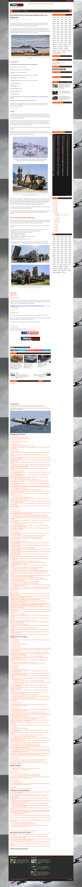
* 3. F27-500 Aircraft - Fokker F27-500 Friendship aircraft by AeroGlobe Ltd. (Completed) (26, 735)
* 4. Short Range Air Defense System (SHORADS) (19, 437)
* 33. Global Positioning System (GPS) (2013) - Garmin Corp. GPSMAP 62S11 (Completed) (27, 577)
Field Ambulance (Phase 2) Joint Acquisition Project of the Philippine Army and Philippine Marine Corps (23, 861)
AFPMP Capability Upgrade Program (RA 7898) (18, 541)
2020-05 (70, 21)
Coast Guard (60, 46)
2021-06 (62, 27)
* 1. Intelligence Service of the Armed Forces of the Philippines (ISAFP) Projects (24, 768)
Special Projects (13, 787)
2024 (55, 203)
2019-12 (15, 347)
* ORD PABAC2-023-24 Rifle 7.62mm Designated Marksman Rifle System (23, 627)
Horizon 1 (61, 48)
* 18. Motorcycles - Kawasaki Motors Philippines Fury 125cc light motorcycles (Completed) (26, 567)
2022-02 (70, 249)
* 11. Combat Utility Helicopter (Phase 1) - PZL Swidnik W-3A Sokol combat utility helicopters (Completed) (29, 749)
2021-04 (54, 27)
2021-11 (58, 249)
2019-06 (66, 17)
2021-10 (54, 249)
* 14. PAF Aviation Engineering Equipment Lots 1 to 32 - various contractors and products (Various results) (30, 696)
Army (69, 44)
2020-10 (70, 23)
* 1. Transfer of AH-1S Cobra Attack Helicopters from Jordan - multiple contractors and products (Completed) (30, 648)
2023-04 (62, 34)
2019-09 (58, 19)
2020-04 (66, 21)
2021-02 (66, 25)
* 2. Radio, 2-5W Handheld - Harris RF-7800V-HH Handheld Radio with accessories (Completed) (27, 535)
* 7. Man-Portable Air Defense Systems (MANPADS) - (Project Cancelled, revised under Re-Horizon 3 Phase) (30, 464)
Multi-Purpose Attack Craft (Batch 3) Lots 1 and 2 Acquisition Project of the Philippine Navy (29, 365)
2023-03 (58, 34)
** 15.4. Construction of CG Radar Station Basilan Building (21, 822)
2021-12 (62, 249)
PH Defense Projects (17, 11)
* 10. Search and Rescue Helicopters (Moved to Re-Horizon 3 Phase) (22, 662)
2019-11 (66, 19)
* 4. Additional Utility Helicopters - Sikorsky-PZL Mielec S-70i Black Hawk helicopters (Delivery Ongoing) (29, 652)
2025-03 (58, 40)
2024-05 (58, 38)
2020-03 (62, 21)
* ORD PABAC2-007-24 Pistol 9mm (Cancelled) (18, 624)
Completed (66, 46)
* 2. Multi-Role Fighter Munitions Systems (18, 669)
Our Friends (25, 11)
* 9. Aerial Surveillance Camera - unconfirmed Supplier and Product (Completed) (25, 745)
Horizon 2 (19, 347)
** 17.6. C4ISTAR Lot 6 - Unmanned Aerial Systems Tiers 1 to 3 (22, 497)
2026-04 (70, 42)
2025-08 (70, 40)
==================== (15, 440)
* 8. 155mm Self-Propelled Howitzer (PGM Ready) (19, 438)
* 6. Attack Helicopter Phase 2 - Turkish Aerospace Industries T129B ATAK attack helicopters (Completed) (29, 678)
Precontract (64, 50)
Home (10, 0)
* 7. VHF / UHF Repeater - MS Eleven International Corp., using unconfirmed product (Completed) (28, 742)
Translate (61, 63)
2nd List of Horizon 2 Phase (15, 444)
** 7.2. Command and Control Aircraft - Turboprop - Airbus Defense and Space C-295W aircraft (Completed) (30, 682)
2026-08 (54, 44)
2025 (55, 202)
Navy (28, 347)
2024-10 (66, 38)
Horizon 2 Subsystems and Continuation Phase (18, 644)
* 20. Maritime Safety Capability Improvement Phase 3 (20, 826)
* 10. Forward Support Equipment (16, 524)
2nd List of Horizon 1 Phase (15, 511)
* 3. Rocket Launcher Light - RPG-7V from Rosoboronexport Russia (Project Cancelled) (26, 537)
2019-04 (58, 17)
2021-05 (58, 27)
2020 (55, 210)
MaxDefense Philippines (24, 0)
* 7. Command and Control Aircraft (16, 679)
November (57, 217)
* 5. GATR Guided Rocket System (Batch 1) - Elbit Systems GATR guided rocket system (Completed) (28, 759)
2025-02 (54, 40)
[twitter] (69, 1)
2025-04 (62, 40)
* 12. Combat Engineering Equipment (17, 470)
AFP (57, 44)
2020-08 (62, 23)
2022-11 (70, 251)
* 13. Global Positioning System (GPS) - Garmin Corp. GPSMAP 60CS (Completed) (25, 561)
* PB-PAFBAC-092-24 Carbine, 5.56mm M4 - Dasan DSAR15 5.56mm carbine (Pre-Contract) (27, 761)
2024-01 (66, 36)
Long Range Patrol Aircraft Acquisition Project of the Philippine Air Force (27, 406)
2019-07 (70, 17)
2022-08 (62, 251)
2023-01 (54, 34)
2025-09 (54, 42)
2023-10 (58, 36)
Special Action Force (57, 272)
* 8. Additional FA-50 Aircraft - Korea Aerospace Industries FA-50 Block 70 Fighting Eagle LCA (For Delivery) (30, 639)
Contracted (55, 48)
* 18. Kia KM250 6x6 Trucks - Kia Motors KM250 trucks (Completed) (23, 697)
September (57, 221)
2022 (55, 207)
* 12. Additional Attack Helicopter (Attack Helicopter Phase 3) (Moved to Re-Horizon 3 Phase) (27, 663)
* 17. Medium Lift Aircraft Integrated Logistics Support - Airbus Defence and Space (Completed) (27, 755)
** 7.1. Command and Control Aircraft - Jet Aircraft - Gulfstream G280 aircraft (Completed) (27, 680)
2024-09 (62, 38)
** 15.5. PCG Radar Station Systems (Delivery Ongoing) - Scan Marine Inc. (24, 823)
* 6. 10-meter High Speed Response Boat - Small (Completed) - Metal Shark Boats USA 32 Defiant (28, 794)
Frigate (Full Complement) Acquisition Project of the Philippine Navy (42, 365)
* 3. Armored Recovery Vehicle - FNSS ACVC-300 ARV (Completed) (22, 547)
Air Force (65, 44)
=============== (13, 771)
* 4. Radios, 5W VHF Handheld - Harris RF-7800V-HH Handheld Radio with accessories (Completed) (28, 516)
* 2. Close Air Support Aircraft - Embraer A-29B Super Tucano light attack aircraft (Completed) (27, 712)
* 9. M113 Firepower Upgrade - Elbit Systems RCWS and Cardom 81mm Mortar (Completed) (27, 522)
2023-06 (66, 34)
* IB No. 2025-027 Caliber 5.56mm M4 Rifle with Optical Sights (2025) (23, 830)
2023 (55, 205)
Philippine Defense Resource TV (16, 0)
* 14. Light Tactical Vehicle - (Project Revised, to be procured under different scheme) (25, 489)
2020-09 (66, 23)
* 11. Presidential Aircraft (14, 641)
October (56, 219)
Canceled (54, 46)
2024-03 (70, 36)
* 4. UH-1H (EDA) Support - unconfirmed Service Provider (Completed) (23, 736)
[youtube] (70, 1)
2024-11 (70, 38)
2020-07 (58, 23)
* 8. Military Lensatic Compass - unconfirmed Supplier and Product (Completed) (24, 744)
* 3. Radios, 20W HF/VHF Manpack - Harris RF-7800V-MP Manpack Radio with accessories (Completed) (29, 515)
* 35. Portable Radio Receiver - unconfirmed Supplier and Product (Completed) (24, 581)
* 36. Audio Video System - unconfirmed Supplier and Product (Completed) (24, 583)
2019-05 (62, 17)
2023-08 (70, 34)
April (56, 229)
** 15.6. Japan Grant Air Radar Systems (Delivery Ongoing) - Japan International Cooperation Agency (28, 825)
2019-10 (62, 19)
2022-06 (58, 251)
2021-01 (62, 25)
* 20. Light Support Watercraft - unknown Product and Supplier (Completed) (24, 568)
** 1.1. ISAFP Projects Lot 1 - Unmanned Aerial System (20, 769)
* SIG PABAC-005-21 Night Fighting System (18, 614)
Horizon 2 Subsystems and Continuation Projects (19, 441)
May (55, 227)
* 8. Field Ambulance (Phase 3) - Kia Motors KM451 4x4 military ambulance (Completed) (26, 538)
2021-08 (70, 27)
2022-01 (66, 249)
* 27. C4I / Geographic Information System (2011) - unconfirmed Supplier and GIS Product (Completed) (29, 571)
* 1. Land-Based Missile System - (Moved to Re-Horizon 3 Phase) (22, 445)
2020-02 (58, 21)
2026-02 (66, 42)
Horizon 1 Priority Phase (14, 531)
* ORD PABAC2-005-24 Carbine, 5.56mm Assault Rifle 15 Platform (22, 620)
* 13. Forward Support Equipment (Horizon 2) (18, 488)
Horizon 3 (24, 347)
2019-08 (54, 19)
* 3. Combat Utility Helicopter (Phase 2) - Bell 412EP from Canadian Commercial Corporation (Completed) (29, 713)
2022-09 (66, 251)
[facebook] (67, 1)
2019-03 (54, 17)
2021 (55, 208)
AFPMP (61, 44)
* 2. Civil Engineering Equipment (16, 782)
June (56, 226)
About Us (29, 0)
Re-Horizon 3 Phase (13, 435)
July (55, 224)
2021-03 (70, 25)
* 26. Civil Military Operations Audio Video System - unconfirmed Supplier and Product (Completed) (28, 570)
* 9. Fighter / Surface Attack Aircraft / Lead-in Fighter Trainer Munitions (23, 718)
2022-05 (54, 251)
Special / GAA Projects (14, 592)
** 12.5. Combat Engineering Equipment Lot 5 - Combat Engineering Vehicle (24, 479)
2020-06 (54, 23)
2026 (55, 200)
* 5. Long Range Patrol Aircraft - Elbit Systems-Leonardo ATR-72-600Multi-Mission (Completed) (28, 717)
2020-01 (54, 21)
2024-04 (54, 38)
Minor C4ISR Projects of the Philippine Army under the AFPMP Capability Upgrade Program (65, 97)
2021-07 (66, 27)
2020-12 (58, 25)
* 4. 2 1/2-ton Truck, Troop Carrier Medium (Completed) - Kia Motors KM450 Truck (25, 775)
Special (69, 50)
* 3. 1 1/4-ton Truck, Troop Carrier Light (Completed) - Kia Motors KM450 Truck (25, 774)
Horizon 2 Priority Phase (14, 451)
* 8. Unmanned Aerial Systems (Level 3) (17, 683)
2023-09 (54, 36)
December (57, 213)
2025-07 (66, 40)
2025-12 (58, 42)
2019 (55, 212)
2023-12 (62, 36)
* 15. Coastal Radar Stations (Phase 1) (17, 813)
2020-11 (54, 25)
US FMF (63, 272)
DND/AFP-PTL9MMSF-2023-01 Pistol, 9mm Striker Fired (20, 788)
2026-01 (62, 42)
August (56, 222)
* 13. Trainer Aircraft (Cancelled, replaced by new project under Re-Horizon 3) (24, 694)
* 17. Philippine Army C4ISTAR (16, 495)
